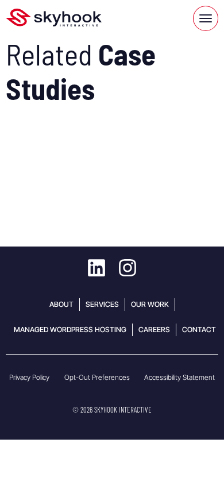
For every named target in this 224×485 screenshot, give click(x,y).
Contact (199, 329)
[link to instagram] (127, 268)
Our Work (150, 304)
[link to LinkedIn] (96, 268)
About (61, 304)
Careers (154, 329)
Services (102, 304)
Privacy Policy (29, 377)
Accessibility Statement (179, 377)
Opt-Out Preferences (97, 377)
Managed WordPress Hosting (70, 329)
